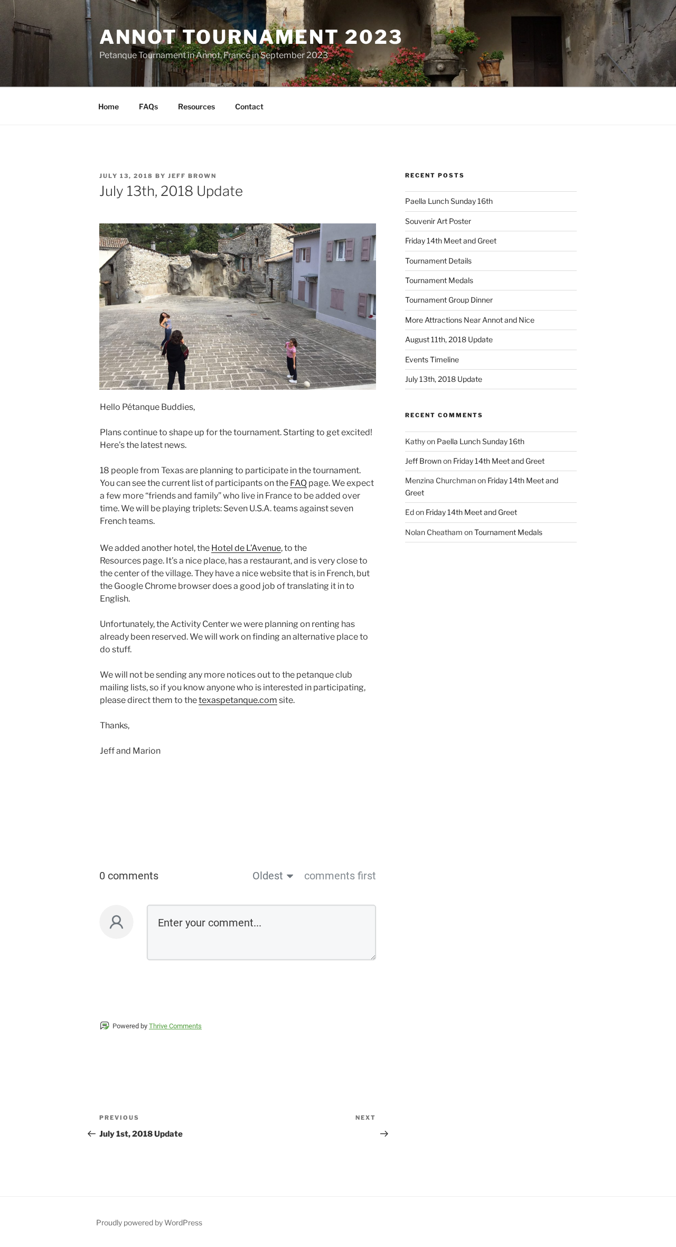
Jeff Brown (192, 176)
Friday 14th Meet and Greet (450, 240)
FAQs (148, 106)
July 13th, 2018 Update (443, 378)
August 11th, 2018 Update (449, 339)
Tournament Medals (439, 280)
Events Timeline (432, 359)
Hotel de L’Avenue (246, 548)
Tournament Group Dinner (449, 299)
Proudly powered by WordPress (149, 1222)
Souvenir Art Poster (438, 221)
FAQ (298, 483)
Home (108, 106)
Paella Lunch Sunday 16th (449, 200)
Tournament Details (438, 260)
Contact (249, 106)
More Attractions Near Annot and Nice (469, 319)
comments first (340, 875)
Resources (196, 106)
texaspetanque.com (238, 700)
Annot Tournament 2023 (250, 37)
